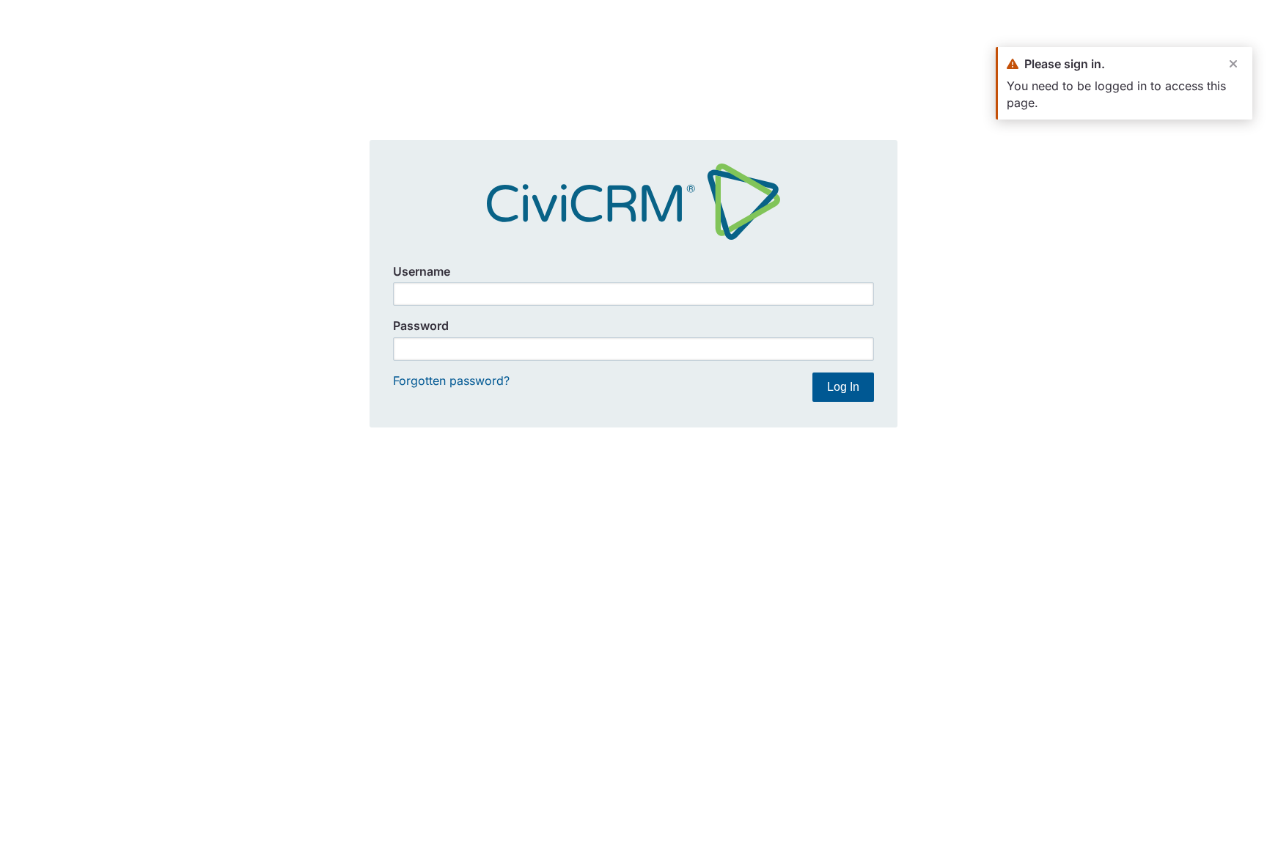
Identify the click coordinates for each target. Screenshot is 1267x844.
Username (421, 271)
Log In (843, 387)
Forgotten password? (451, 380)
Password (421, 325)
